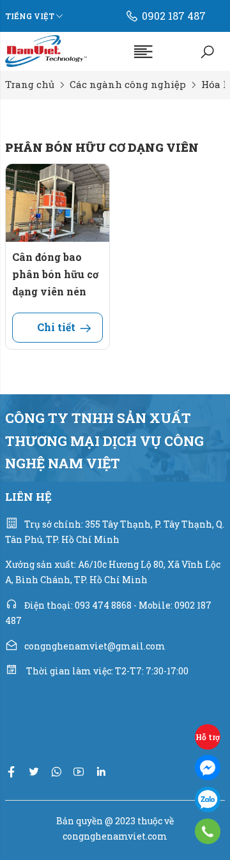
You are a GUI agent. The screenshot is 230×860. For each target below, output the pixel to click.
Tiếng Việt (29, 16)
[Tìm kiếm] (207, 51)
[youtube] (78, 771)
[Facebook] (207, 767)
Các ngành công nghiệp (128, 84)
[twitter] (33, 771)
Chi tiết (56, 327)
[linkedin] (101, 771)
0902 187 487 (174, 15)
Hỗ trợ (207, 737)
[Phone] (208, 831)
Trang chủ (29, 84)
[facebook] (11, 771)
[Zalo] (207, 799)
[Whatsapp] (56, 771)
